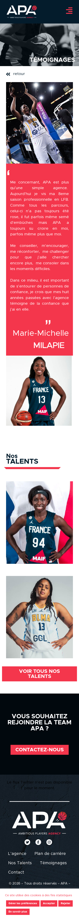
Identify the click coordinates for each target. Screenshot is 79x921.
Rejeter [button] (65, 903)
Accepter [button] (49, 903)
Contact (16, 872)
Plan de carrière (50, 854)
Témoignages (53, 863)
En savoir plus (18, 911)
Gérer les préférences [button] (23, 903)
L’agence (17, 854)
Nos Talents (20, 863)
